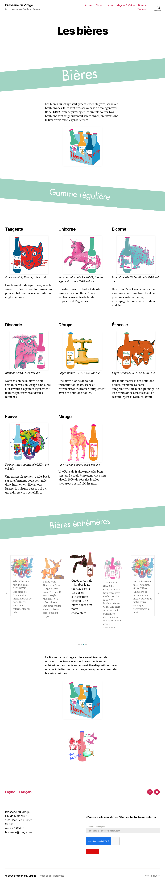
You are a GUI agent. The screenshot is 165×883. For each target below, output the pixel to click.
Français (25, 792)
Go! (92, 851)
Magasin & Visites (126, 5)
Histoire (110, 5)
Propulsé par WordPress (51, 875)
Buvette (142, 5)
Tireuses (142, 9)
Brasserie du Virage (19, 5)
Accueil (89, 5)
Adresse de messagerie (96, 827)
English (10, 792)
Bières (99, 5)
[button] (79, 644)
